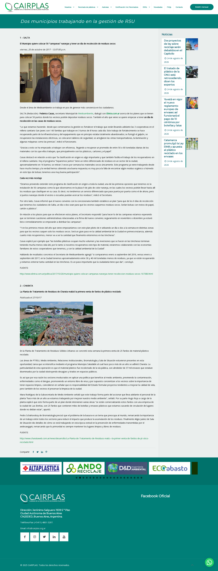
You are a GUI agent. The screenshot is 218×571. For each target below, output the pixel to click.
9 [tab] (104, 478)
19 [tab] (138, 478)
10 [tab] (107, 478)
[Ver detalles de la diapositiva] (41, 468)
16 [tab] (128, 478)
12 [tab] (114, 478)
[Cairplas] (26, 7)
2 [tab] (80, 478)
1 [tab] (76, 478)
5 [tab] (90, 478)
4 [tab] (87, 478)
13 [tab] (117, 478)
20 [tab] (141, 478)
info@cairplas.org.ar (36, 528)
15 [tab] (124, 478)
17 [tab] (131, 478)
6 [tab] (93, 478)
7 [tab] (97, 478)
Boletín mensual (201, 7)
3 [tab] (83, 478)
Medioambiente (85, 113)
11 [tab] (111, 478)
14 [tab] (121, 478)
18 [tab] (134, 478)
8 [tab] (100, 478)
